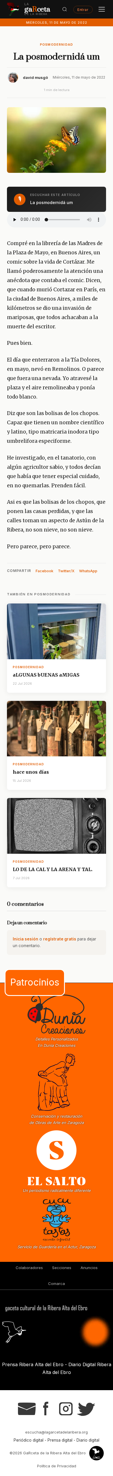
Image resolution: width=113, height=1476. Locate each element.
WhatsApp (88, 571)
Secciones (61, 1267)
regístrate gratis (59, 939)
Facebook (44, 571)
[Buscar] (64, 9)
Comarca (56, 1283)
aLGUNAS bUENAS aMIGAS (46, 675)
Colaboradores (29, 1267)
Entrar (82, 9)
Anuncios (89, 1267)
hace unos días (31, 772)
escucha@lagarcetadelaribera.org (56, 1432)
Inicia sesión (25, 939)
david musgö (35, 77)
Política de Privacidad (56, 1466)
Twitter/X (66, 571)
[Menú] (101, 9)
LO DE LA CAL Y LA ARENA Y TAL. (52, 869)
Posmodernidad (56, 44)
